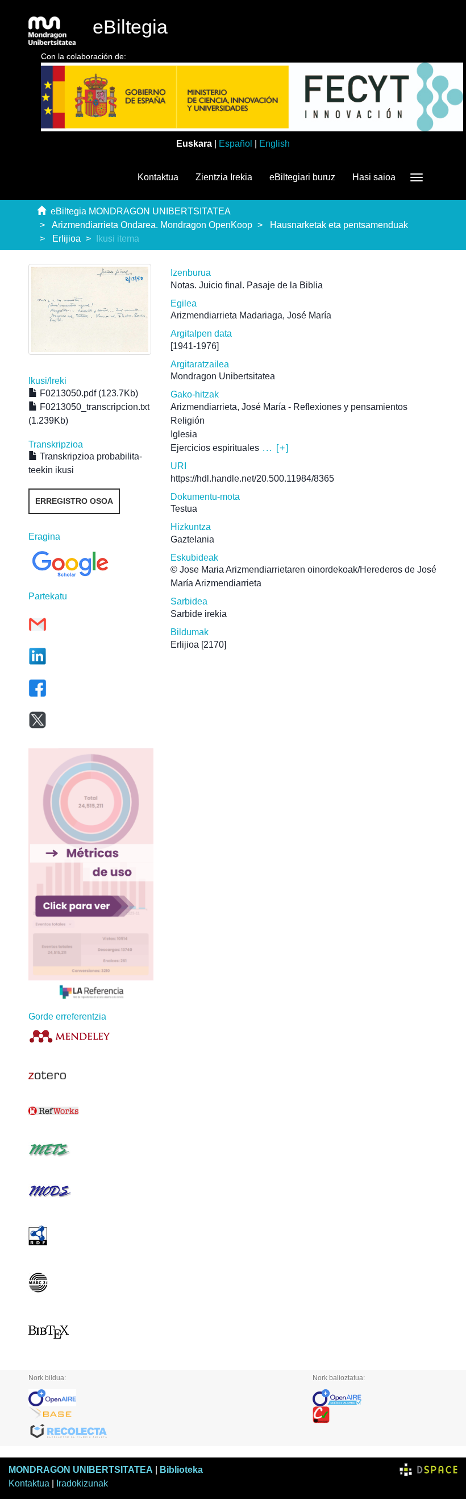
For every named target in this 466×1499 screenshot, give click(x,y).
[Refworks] (90, 1111)
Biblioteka (181, 1470)
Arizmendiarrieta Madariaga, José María (250, 315)
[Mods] (90, 1191)
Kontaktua (158, 177)
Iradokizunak (82, 1483)
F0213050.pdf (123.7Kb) (88, 393)
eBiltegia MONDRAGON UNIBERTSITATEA (141, 211)
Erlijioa (66, 238)
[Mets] (90, 1149)
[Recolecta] (162, 1431)
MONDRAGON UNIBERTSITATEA (81, 1470)
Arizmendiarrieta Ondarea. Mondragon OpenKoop (152, 225)
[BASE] (162, 1414)
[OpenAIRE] (162, 1397)
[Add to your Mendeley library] (90, 1036)
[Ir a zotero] (90, 1075)
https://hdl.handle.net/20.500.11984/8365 (252, 478)
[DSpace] (428, 1469)
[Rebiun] (375, 1414)
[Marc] (90, 1283)
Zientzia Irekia (223, 177)
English (274, 143)
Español (235, 143)
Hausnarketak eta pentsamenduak (339, 225)
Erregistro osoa (74, 501)
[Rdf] (90, 1235)
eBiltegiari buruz (302, 177)
